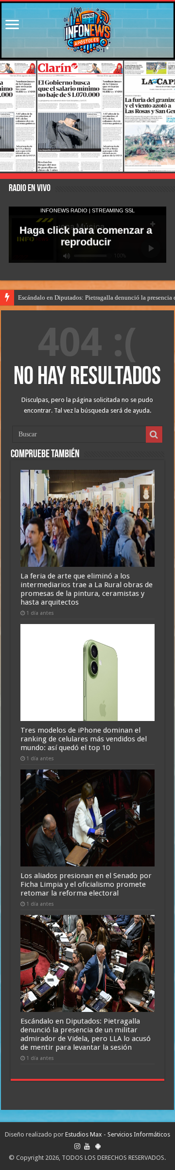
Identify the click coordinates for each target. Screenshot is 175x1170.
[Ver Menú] (12, 25)
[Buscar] (154, 434)
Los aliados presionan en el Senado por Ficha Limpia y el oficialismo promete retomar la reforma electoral (86, 884)
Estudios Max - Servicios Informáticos (117, 1134)
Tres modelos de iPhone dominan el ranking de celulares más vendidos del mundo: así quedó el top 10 (83, 739)
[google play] (98, 1146)
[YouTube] (87, 1146)
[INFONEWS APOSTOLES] (87, 30)
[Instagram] (77, 1146)
